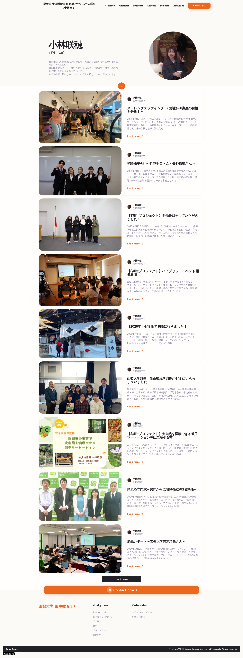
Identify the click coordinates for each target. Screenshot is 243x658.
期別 (95, 626)
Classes (151, 5)
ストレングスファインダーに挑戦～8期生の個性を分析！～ (162, 109)
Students (138, 5)
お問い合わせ (138, 617)
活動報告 (97, 635)
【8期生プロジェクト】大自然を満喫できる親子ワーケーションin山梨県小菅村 (162, 435)
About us (124, 5)
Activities (178, 5)
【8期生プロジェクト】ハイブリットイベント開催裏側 (163, 272)
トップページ (99, 612)
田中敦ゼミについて (103, 617)
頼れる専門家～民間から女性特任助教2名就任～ (162, 489)
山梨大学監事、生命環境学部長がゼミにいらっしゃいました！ (161, 380)
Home (111, 5)
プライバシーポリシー (143, 612)
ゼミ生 (96, 621)
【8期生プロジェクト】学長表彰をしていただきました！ (162, 217)
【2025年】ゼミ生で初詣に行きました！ (157, 326)
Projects (164, 5)
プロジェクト (99, 630)
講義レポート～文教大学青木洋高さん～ (156, 541)
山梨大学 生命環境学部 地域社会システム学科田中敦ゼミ (68, 6)
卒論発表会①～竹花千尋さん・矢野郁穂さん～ (161, 163)
